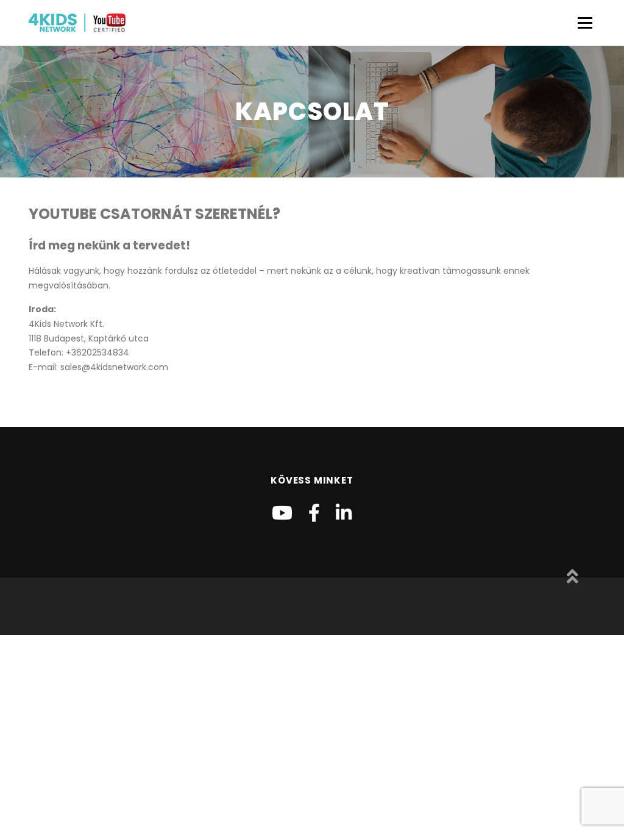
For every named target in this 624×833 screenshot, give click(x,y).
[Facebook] (314, 513)
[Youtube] (282, 513)
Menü (584, 22)
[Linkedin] (344, 513)
